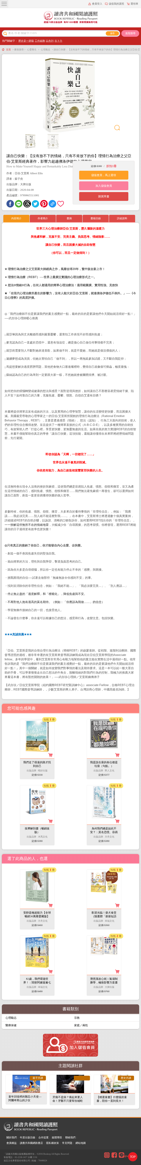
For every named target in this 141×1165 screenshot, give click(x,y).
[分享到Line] (18, 203)
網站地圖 (80, 1143)
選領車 (134, 3)
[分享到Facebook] (10, 203)
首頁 (8, 49)
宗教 (77, 1017)
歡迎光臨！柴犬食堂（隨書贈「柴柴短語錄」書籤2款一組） (104, 916)
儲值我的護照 (116, 3)
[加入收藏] (61, 203)
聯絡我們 (70, 1137)
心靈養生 (32, 49)
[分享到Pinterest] (44, 203)
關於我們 (11, 1137)
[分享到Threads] (27, 203)
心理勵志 (45, 49)
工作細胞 (40, 41)
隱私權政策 (52, 1143)
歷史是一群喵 (26, 41)
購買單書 (103, 196)
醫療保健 (11, 1025)
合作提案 (43, 1137)
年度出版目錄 (27, 1137)
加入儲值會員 (103, 185)
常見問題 (67, 1143)
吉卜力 (58, 41)
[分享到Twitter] (35, 203)
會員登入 (97, 3)
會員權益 (11, 1143)
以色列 (50, 41)
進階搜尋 (130, 33)
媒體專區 (57, 1137)
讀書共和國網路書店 (31, 1143)
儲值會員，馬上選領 (103, 175)
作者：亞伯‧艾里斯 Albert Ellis (24, 173)
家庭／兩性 (81, 1025)
